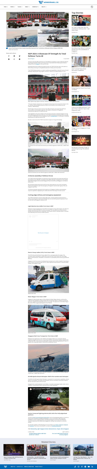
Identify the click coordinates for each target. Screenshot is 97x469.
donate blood (54, 116)
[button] (6, 7)
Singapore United (44, 429)
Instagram (65, 424)
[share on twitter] (19, 56)
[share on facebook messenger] (19, 59)
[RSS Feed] (92, 466)
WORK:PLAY (35, 6)
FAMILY (26, 6)
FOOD (5, 6)
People (58, 429)
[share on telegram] (9, 59)
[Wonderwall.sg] (48, 2)
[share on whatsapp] (14, 59)
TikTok (56, 424)
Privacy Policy (38, 466)
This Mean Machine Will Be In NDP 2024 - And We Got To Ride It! (37, 433)
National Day (34, 429)
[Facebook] (82, 466)
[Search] (92, 7)
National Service (52, 429)
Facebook (32, 426)
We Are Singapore (65, 429)
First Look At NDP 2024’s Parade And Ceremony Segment (60, 433)
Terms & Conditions (29, 466)
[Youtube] (89, 466)
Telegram (61, 424)
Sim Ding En (31, 58)
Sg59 (38, 429)
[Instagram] (78, 466)
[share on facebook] (9, 56)
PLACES (19, 6)
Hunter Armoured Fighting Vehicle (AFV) (40, 417)
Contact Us (20, 466)
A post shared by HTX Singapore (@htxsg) (43, 247)
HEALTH (43, 6)
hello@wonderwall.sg (56, 426)
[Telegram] (85, 466)
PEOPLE (12, 6)
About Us (13, 466)
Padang (37, 64)
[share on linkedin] (14, 56)
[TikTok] (75, 466)
